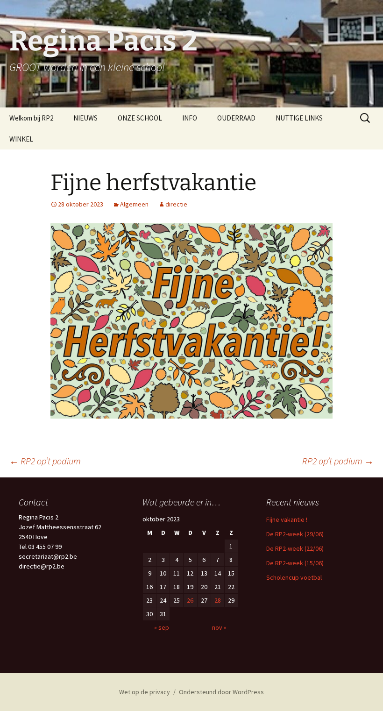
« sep (161, 627)
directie (176, 204)
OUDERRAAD (236, 118)
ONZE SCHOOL (140, 118)
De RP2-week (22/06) (295, 548)
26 (190, 600)
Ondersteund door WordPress (221, 692)
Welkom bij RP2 (31, 118)
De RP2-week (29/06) (295, 534)
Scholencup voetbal (294, 577)
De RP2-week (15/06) (295, 563)
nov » (219, 627)
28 (217, 600)
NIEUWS (85, 118)
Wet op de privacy (144, 692)
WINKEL (21, 139)
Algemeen (134, 204)
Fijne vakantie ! (286, 519)
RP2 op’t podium (45, 461)
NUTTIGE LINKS (299, 118)
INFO (189, 118)
